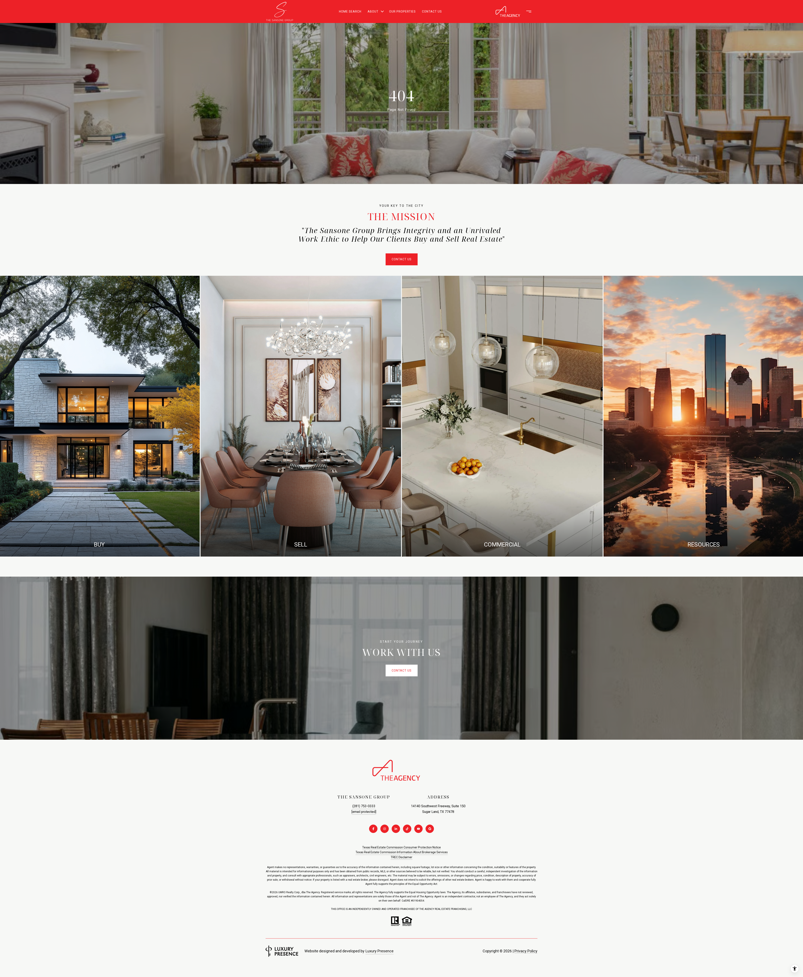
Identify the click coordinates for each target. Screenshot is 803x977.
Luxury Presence (380, 951)
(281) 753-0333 (363, 806)
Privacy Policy (525, 951)
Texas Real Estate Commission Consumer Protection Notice (401, 847)
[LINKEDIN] (396, 829)
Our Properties (402, 11)
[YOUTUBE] (418, 829)
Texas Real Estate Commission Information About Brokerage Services (401, 852)
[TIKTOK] (407, 829)
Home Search (350, 11)
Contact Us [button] (402, 259)
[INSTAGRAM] (384, 829)
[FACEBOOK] (373, 829)
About (373, 11)
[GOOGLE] (430, 829)
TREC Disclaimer (401, 857)
